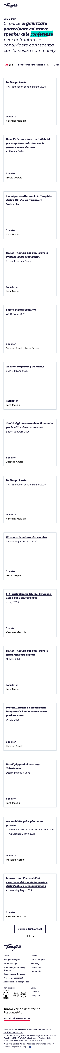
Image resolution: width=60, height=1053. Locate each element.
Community (36, 971)
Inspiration (36, 967)
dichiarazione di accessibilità (27, 1030)
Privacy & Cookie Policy (14, 1044)
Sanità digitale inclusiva (21, 309)
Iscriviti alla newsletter (16, 1018)
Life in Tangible (38, 960)
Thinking (35, 963)
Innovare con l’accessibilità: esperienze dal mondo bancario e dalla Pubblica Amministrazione (26, 881)
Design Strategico (11, 960)
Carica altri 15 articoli (30, 928)
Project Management (13, 978)
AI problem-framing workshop (25, 366)
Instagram (35, 996)
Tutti (5, 64)
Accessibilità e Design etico (16, 982)
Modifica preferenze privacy (40, 1044)
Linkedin (35, 992)
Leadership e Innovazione (31, 64)
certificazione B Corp (13, 1032)
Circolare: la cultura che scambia (26, 537)
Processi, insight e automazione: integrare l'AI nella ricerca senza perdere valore (26, 711)
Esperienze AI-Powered (14, 974)
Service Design (10, 963)
